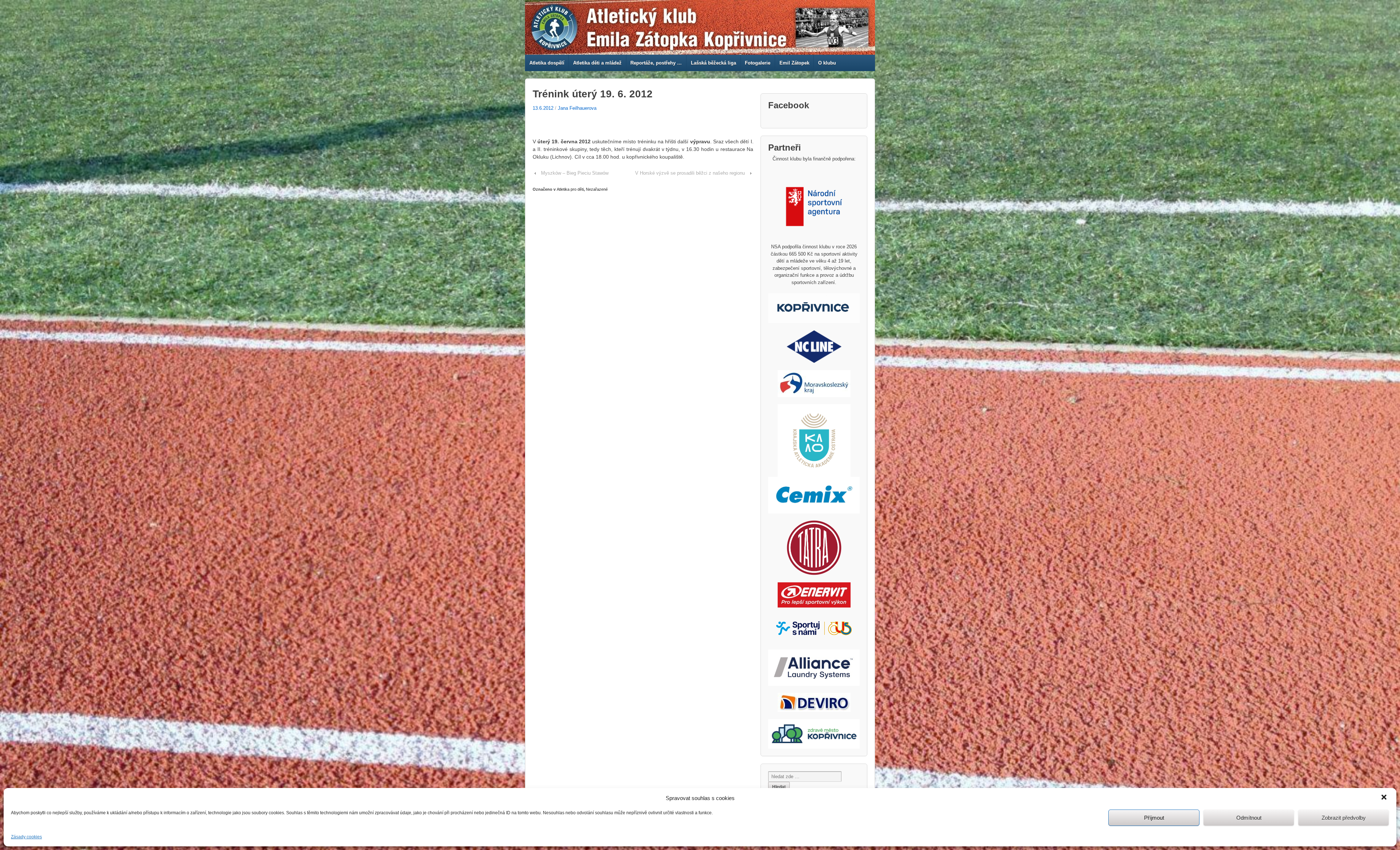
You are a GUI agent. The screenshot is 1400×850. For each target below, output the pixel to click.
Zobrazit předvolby (1344, 818)
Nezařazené (597, 189)
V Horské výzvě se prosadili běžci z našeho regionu (690, 173)
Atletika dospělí (546, 63)
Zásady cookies (26, 836)
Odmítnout (1248, 818)
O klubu (827, 63)
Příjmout (1154, 818)
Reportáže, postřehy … (656, 63)
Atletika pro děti (570, 189)
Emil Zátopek (794, 63)
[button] (1384, 797)
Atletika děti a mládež (597, 63)
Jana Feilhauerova (577, 108)
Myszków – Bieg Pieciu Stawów (574, 173)
